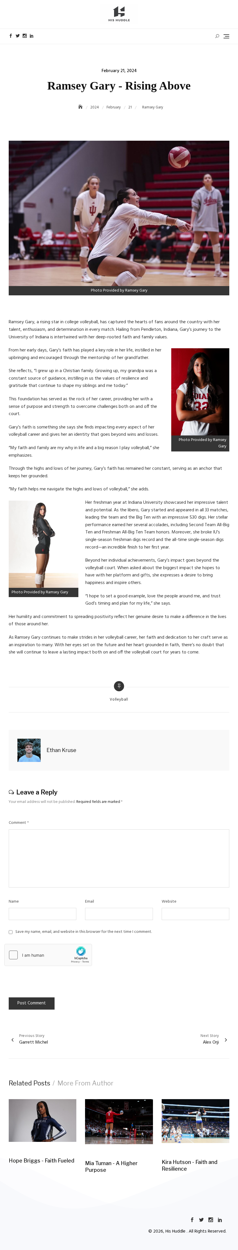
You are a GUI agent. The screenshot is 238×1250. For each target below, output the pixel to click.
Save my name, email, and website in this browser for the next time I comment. (83, 932)
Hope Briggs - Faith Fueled (41, 1161)
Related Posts (29, 1083)
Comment (19, 823)
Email (89, 902)
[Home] (81, 107)
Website (169, 902)
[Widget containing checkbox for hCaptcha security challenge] (48, 955)
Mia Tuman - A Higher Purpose (111, 1166)
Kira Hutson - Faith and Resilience (189, 1165)
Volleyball (119, 700)
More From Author (85, 1083)
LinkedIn (32, 36)
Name (14, 902)
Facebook (11, 36)
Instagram (25, 36)
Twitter (18, 36)
